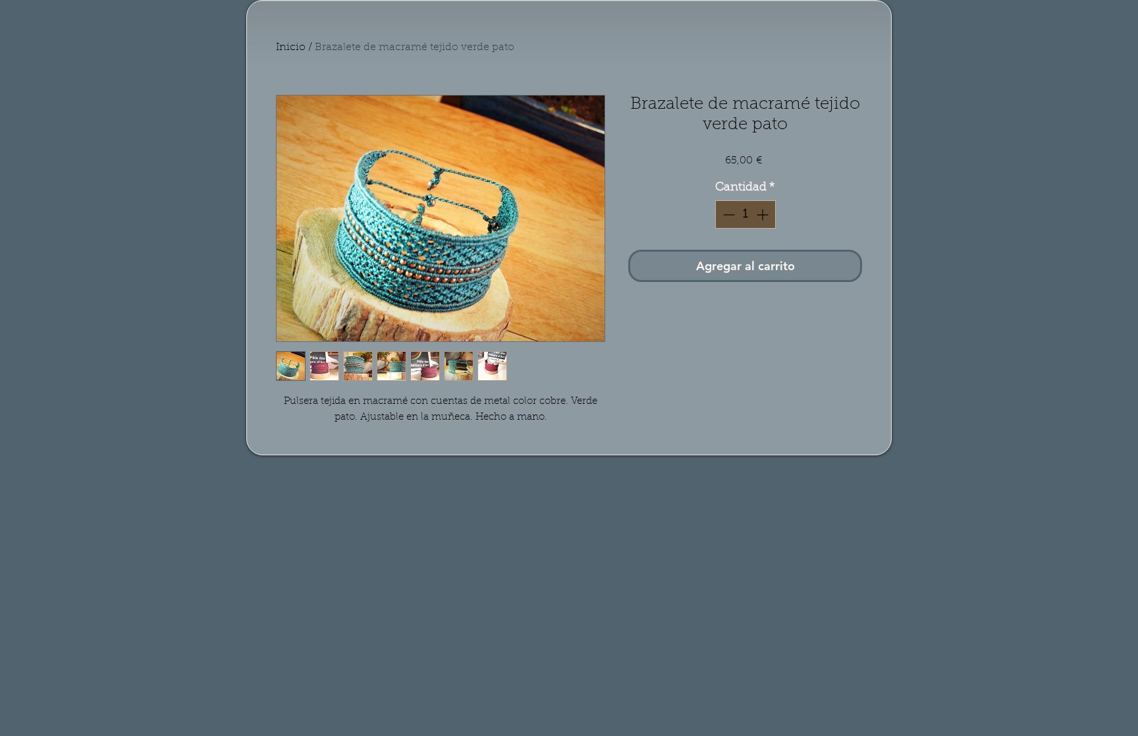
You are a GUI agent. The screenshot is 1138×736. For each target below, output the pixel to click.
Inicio (291, 47)
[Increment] (763, 214)
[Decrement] (727, 214)
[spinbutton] (745, 214)
